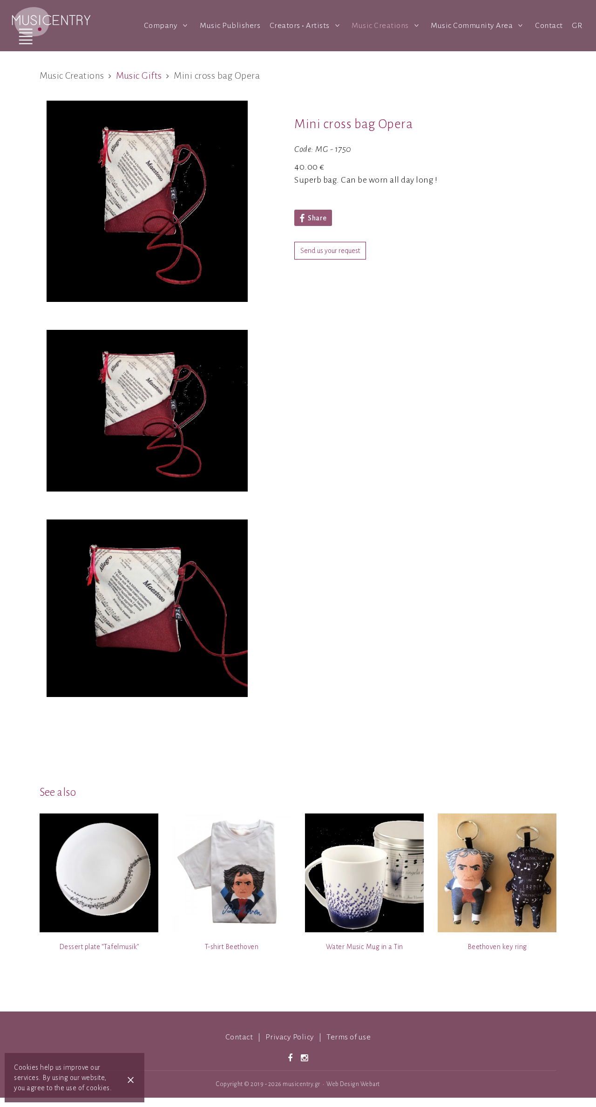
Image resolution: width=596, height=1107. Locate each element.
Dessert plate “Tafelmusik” (99, 946)
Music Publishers (230, 25)
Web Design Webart (353, 1084)
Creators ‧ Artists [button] (301, 25)
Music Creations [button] (381, 25)
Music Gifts (139, 75)
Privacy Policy (289, 1037)
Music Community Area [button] (473, 25)
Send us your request (330, 250)
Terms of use (348, 1037)
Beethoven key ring (497, 946)
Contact (549, 25)
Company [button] (161, 25)
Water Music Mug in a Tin (364, 946)
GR (577, 25)
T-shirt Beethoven (232, 946)
